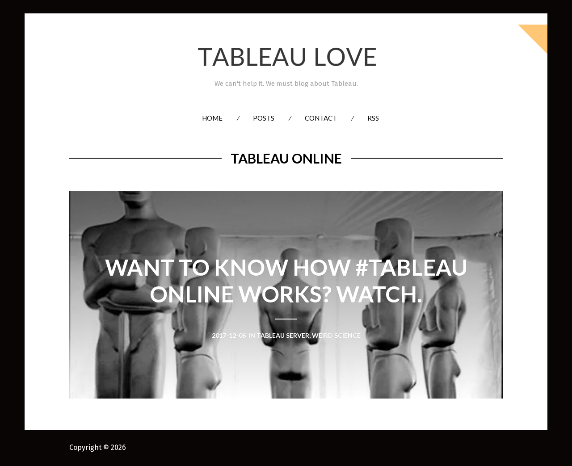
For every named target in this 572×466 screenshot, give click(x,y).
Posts (263, 118)
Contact (321, 118)
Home (212, 118)
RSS (373, 118)
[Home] (286, 57)
